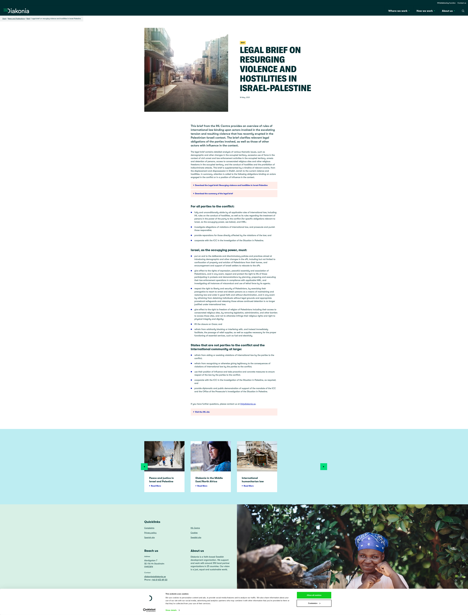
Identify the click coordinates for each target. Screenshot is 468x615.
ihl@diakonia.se (248, 404)
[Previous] (144, 466)
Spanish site (149, 537)
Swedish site (196, 537)
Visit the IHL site (202, 412)
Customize (312, 603)
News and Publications (16, 19)
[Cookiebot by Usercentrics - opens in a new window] (149, 610)
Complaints (149, 528)
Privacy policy (150, 533)
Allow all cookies (314, 595)
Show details (171, 610)
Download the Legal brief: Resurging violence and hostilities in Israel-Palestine (231, 185)
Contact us (462, 3)
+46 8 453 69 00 (159, 580)
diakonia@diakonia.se (155, 576)
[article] (164, 466)
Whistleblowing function (446, 3)
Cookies (194, 533)
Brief (28, 19)
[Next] (323, 466)
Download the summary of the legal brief (214, 194)
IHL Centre (195, 528)
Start (4, 19)
